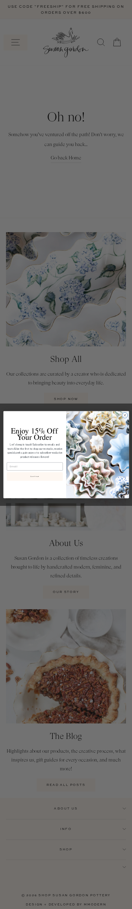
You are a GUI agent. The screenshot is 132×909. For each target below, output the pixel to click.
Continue (34, 476)
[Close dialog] (124, 415)
